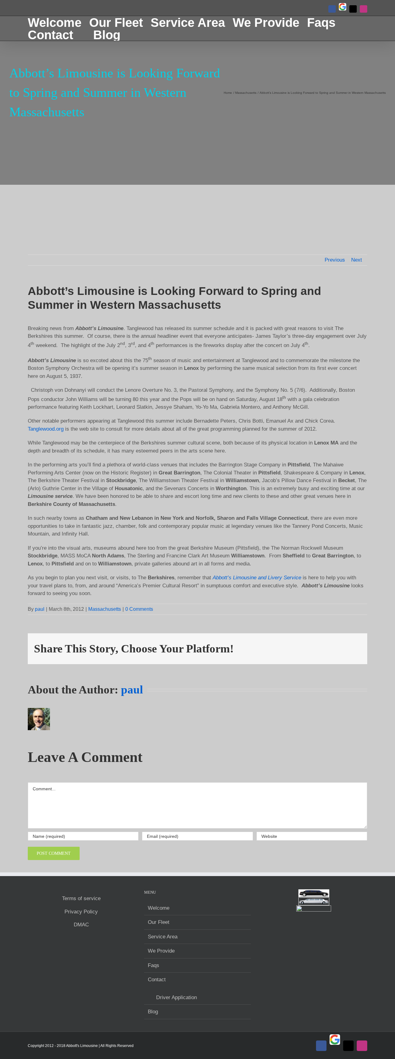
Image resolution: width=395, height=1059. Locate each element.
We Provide (161, 951)
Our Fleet (158, 922)
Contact (157, 979)
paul (39, 609)
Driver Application (176, 997)
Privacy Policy (81, 912)
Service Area (162, 937)
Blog (153, 1012)
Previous (335, 260)
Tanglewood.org (46, 429)
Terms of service (81, 898)
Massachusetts (104, 609)
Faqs (153, 965)
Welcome (158, 908)
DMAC (81, 925)
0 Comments (139, 609)
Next (356, 260)
